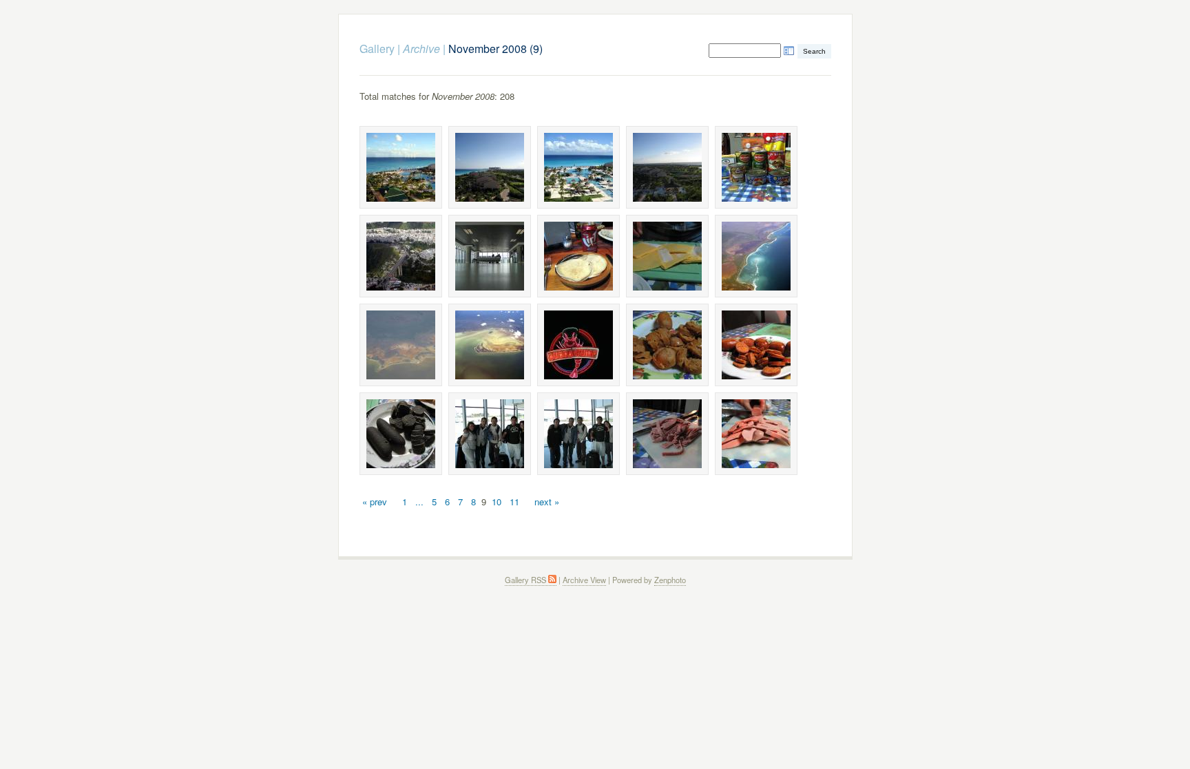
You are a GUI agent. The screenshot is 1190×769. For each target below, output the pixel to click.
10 (496, 501)
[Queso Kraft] (667, 256)
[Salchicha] (756, 433)
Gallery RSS (526, 579)
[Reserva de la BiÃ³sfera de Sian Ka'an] (756, 256)
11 (514, 501)
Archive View (584, 579)
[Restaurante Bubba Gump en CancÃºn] (578, 345)
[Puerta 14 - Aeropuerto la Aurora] (489, 256)
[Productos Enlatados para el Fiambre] (756, 167)
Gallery (377, 48)
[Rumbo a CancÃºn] (489, 433)
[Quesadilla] (578, 256)
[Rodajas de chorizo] (667, 345)
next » (546, 501)
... (419, 501)
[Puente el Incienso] (400, 256)
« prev (374, 501)
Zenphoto (670, 579)
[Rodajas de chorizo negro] (400, 433)
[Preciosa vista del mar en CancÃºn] (400, 167)
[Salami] (667, 433)
